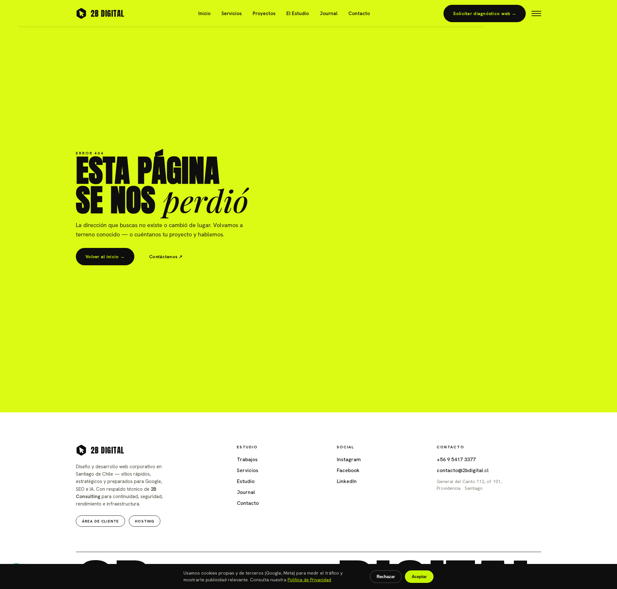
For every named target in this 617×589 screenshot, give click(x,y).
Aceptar (419, 576)
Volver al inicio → (105, 256)
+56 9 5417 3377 (456, 459)
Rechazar (386, 576)
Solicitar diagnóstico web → (484, 13)
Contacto (359, 13)
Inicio (204, 13)
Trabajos (247, 459)
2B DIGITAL (107, 13)
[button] (536, 13)
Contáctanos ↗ (166, 256)
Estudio (246, 481)
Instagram (349, 459)
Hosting (144, 521)
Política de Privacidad (309, 580)
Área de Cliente (100, 521)
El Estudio (297, 13)
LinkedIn (347, 481)
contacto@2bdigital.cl (462, 470)
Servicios (231, 13)
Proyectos (264, 13)
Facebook (348, 470)
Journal (328, 13)
